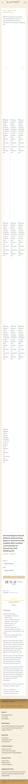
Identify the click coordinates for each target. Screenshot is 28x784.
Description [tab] (14, 599)
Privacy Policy (5, 760)
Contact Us (8, 706)
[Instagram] (6, 701)
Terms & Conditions (7, 764)
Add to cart (14, 577)
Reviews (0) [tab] (14, 605)
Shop (3, 706)
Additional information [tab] (14, 602)
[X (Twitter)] (4, 701)
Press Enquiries (6, 741)
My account (20, 706)
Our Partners (5, 719)
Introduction (5, 738)
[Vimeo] (14, 701)
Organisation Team (7, 739)
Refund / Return (6, 762)
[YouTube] (11, 701)
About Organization (7, 715)
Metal (4, 567)
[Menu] (2, 2)
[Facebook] (2, 701)
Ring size (5, 560)
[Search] (24, 2)
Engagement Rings (13, 592)
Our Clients (5, 717)
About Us (14, 706)
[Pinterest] (9, 701)
